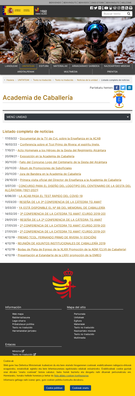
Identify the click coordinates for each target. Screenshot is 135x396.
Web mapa (17, 314)
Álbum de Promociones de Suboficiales (46, 168)
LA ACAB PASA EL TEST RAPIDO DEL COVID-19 (51, 196)
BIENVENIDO (55, 2)
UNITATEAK (28, 66)
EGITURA (44, 66)
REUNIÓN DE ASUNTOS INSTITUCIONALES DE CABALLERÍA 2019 (61, 243)
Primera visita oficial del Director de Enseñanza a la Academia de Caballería (70, 180)
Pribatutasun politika (23, 324)
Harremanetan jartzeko (24, 331)
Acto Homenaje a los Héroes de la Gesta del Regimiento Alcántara (62, 150)
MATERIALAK (60, 66)
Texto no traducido (42, 80)
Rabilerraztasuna (21, 317)
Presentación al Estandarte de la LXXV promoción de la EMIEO (59, 255)
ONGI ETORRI (97, 2)
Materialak (79, 324)
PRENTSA (112, 71)
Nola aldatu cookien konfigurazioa (71, 375)
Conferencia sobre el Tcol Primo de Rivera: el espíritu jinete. (60, 144)
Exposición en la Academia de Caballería (47, 156)
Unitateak (79, 317)
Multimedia (79, 337)
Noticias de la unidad (87, 80)
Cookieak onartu (80, 388)
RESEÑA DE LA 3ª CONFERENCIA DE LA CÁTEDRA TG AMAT (61, 202)
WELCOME (126, 2)
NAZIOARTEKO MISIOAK (117, 66)
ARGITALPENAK (25, 71)
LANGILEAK (11, 66)
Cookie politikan (54, 388)
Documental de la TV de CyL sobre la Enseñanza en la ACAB (60, 138)
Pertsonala (79, 314)
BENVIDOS (84, 2)
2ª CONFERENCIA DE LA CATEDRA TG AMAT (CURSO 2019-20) (62, 225)
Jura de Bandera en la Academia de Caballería (50, 174)
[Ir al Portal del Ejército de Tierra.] (43, 10)
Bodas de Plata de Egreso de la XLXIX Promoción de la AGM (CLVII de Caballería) (72, 249)
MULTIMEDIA (71, 71)
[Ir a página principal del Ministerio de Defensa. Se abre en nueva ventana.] (18, 10)
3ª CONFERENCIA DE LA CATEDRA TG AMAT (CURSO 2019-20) (63, 213)
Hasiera (10, 80)
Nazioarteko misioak (85, 331)
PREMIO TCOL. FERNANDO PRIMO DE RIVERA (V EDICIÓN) (57, 237)
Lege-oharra (18, 320)
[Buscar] (128, 14)
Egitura (78, 320)
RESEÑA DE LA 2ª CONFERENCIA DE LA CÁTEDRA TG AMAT (61, 219)
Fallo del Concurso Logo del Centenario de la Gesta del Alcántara (63, 162)
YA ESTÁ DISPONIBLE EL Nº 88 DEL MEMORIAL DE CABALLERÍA (62, 207)
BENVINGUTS (70, 2)
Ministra (16, 351)
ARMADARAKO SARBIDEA (85, 66)
